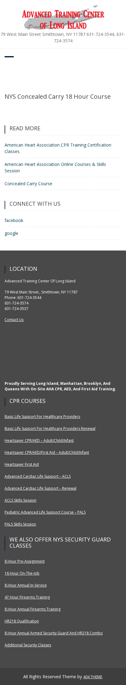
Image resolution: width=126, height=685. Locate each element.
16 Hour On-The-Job (22, 573)
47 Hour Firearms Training (27, 597)
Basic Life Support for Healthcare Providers (42, 416)
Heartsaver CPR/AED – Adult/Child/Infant (39, 440)
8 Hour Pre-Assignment (25, 561)
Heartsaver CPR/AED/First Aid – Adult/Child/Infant (47, 452)
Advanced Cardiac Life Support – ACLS (38, 476)
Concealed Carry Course (28, 183)
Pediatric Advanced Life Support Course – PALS (45, 512)
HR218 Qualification (22, 621)
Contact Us (14, 319)
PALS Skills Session (20, 524)
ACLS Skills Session (20, 500)
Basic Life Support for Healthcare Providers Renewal (50, 428)
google (11, 233)
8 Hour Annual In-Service (26, 585)
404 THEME (92, 676)
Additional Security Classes (28, 645)
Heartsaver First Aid (22, 464)
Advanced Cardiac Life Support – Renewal (40, 488)
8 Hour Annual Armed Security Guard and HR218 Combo (54, 633)
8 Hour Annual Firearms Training (33, 609)
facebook (14, 220)
